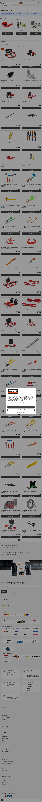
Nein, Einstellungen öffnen (21, 409)
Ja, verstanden (21, 406)
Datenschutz (19, 412)
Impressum (23, 412)
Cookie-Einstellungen (27, 402)
